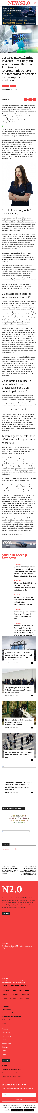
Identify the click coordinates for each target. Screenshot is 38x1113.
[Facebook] (26, 99)
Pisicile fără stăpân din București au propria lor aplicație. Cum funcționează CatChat (18, 722)
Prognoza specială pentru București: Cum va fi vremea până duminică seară (18, 754)
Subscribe (19, 1099)
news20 (8, 89)
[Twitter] (30, 99)
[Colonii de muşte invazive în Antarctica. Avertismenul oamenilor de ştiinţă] (19, 964)
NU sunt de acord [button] (17, 1110)
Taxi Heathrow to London (9, 849)
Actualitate (5, 86)
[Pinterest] (34, 99)
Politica (13, 86)
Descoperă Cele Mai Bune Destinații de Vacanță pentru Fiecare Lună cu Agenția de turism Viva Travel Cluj (28, 871)
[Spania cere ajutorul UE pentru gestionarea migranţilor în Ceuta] (19, 929)
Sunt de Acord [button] (29, 1110)
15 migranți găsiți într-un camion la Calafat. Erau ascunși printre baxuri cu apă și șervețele (18, 690)
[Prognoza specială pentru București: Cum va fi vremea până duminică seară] (7, 614)
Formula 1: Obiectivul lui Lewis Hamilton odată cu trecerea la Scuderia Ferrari (10, 871)
